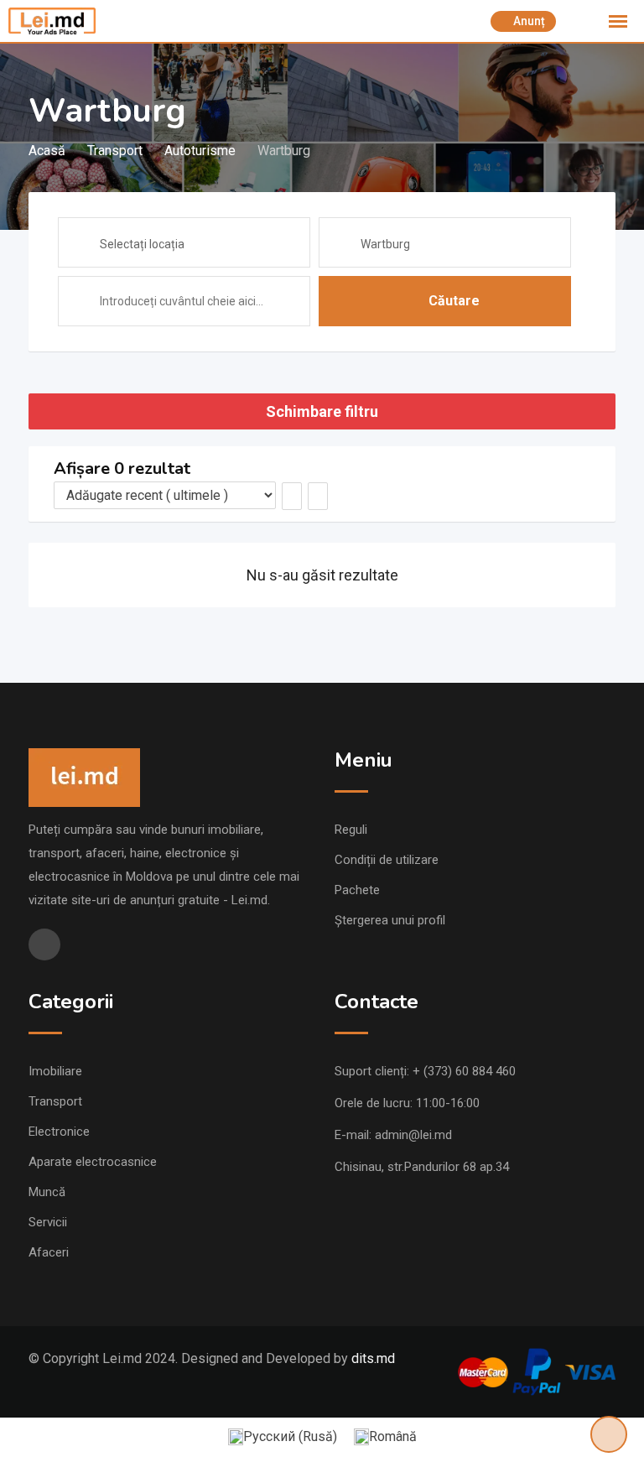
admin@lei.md (413, 1134)
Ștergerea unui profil (390, 920)
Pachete (357, 890)
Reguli (351, 829)
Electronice (59, 1131)
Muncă (47, 1191)
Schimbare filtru (322, 411)
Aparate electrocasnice (93, 1161)
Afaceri (49, 1252)
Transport (55, 1101)
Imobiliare (55, 1071)
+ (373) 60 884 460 (464, 1071)
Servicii (48, 1222)
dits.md (373, 1358)
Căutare (454, 301)
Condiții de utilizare (387, 859)
